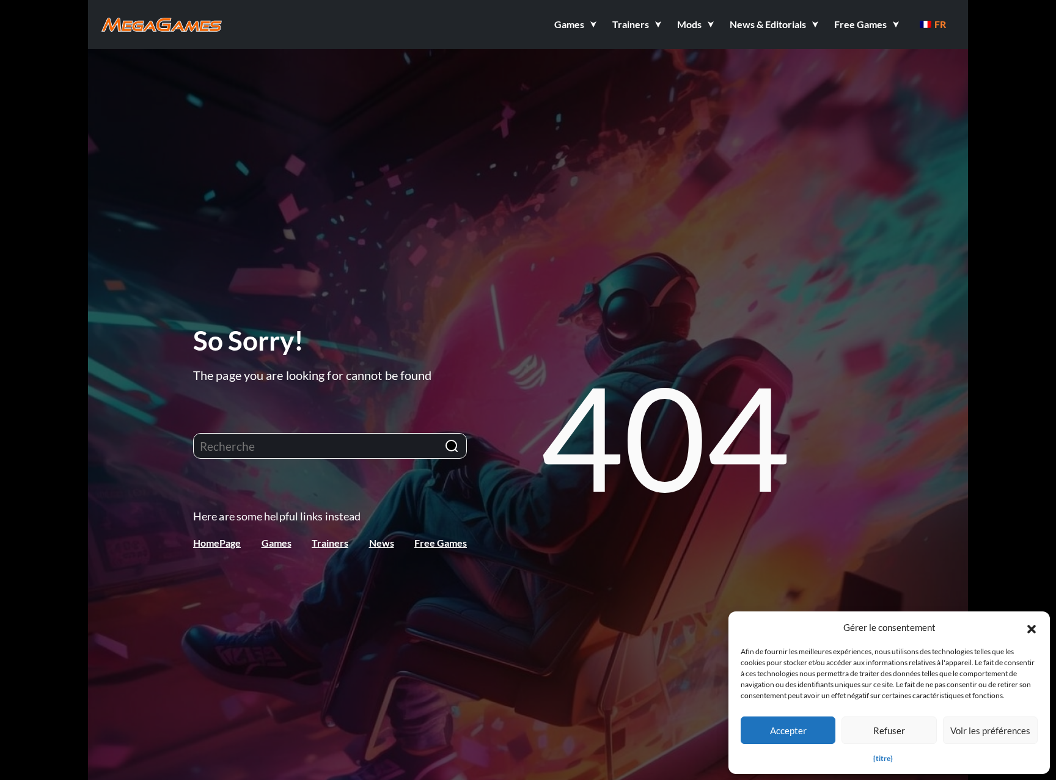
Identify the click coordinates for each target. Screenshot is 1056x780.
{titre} (883, 758)
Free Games (440, 543)
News (381, 543)
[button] (1031, 627)
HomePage (217, 543)
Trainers (330, 543)
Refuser (889, 730)
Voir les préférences (990, 730)
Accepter (788, 730)
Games (277, 543)
